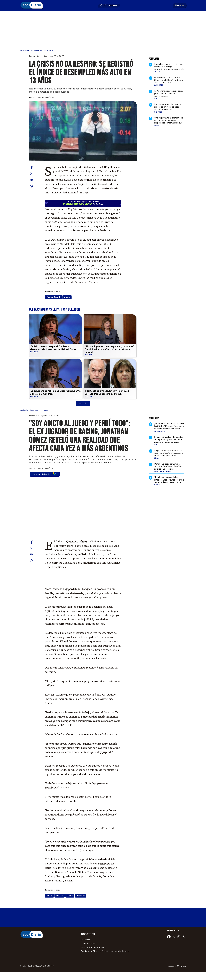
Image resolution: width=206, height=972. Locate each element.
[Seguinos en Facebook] (168, 936)
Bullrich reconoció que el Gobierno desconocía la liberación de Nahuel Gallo (53, 348)
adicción (59, 895)
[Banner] (83, 586)
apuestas (81, 895)
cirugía (67, 297)
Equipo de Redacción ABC (44, 97)
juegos (70, 895)
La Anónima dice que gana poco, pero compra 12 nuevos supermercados (168, 93)
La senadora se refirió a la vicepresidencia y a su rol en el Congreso (55, 392)
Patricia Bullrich (53, 297)
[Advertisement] (103, 29)
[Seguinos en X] (173, 936)
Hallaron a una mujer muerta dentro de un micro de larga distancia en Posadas (167, 107)
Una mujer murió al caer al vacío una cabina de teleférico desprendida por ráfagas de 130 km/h (168, 121)
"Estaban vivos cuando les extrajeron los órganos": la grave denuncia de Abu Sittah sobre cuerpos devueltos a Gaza (169, 481)
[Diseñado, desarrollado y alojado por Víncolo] (181, 966)
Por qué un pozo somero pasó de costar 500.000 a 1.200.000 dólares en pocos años (168, 466)
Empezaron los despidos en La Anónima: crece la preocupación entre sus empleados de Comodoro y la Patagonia (168, 454)
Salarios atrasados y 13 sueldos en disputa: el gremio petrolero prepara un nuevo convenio (168, 440)
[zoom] (83, 131)
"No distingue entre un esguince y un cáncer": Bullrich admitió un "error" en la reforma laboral (110, 349)
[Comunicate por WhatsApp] (183, 936)
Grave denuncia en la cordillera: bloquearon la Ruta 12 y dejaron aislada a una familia (168, 80)
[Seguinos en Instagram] (178, 936)
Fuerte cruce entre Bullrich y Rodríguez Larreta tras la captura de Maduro (107, 392)
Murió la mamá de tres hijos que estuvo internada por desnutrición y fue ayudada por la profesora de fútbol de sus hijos (169, 68)
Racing (49, 895)
